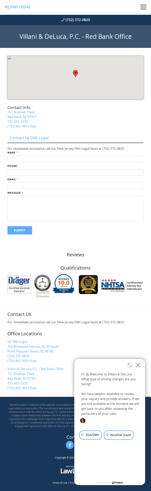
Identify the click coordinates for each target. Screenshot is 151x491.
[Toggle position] (130, 365)
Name (12, 152)
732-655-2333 (17, 121)
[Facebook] (70, 445)
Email (12, 179)
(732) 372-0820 (77, 19)
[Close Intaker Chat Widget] (138, 365)
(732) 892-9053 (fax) (21, 126)
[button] (75, 73)
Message (15, 192)
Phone (13, 166)
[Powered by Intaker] (117, 483)
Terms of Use (59, 482)
